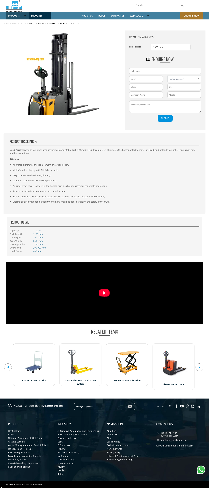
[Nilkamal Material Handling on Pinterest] (187, 406)
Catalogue (136, 15)
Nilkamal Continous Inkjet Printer (124, 456)
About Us (87, 15)
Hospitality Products (18, 459)
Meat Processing (66, 459)
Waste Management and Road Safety (27, 445)
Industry (37, 15)
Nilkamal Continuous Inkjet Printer (25, 438)
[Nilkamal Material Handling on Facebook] (176, 406)
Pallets (11, 434)
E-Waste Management (118, 445)
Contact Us (117, 15)
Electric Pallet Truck (173, 364)
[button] (8, 367)
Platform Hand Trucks (34, 362)
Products (14, 15)
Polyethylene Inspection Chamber (25, 456)
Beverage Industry (67, 438)
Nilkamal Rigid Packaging (119, 459)
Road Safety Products (19, 452)
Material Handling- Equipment (23, 463)
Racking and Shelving (19, 466)
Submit (165, 118)
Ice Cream (63, 456)
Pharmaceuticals (66, 463)
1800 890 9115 (170, 433)
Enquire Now (192, 15)
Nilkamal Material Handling (28, 484)
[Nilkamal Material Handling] (14, 6)
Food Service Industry (69, 452)
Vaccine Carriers (16, 441)
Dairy (60, 441)
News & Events (114, 448)
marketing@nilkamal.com (174, 440)
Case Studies (113, 441)
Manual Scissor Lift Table (127, 362)
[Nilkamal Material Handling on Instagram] (193, 406)
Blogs (101, 15)
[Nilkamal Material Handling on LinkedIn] (198, 406)
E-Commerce (64, 445)
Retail (60, 474)
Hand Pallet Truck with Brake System (80, 362)
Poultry (61, 466)
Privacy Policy (113, 452)
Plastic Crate (14, 430)
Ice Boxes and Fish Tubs (20, 448)
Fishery (61, 448)
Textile (61, 470)
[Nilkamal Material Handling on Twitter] (170, 406)
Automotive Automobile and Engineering (78, 430)
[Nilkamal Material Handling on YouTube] (182, 406)
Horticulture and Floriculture (72, 434)
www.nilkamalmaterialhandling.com (174, 445)
